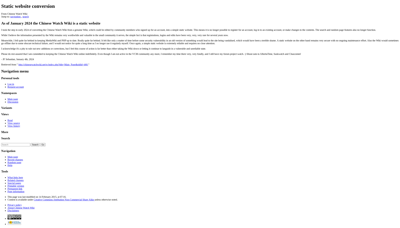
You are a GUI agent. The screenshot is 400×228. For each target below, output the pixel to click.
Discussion (13, 102)
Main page (13, 99)
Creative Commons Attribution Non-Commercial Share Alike (64, 199)
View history (14, 126)
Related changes (16, 180)
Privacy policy (15, 205)
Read (10, 120)
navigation (15, 16)
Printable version (16, 186)
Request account (16, 87)
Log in (11, 84)
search (25, 16)
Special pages (14, 183)
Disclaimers (13, 210)
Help (10, 165)
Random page (14, 162)
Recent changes (15, 159)
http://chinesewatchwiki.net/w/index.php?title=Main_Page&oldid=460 (53, 64)
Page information (16, 191)
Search (5, 138)
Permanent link (15, 188)
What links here (15, 177)
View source (14, 123)
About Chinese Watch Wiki (21, 207)
